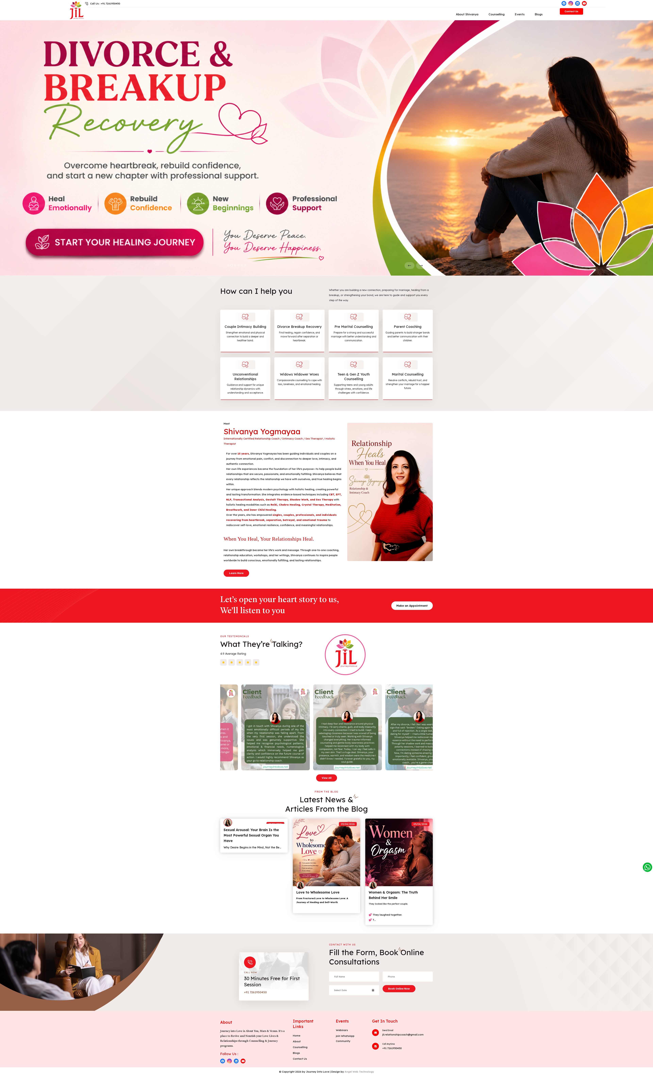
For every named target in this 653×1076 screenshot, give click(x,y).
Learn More (236, 573)
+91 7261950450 (255, 992)
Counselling (497, 14)
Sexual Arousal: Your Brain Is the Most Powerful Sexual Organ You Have (251, 835)
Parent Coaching (407, 326)
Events (519, 14)
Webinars (342, 1030)
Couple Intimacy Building (245, 326)
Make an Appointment (412, 605)
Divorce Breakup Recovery (299, 326)
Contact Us (571, 11)
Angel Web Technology (359, 1071)
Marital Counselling (407, 374)
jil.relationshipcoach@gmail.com (403, 1034)
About (297, 1041)
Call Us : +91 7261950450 (105, 3)
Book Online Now (399, 988)
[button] (228, 265)
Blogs (538, 14)
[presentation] (409, 265)
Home (296, 1035)
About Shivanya (467, 14)
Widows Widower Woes (299, 374)
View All (326, 777)
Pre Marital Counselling (353, 326)
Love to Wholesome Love (317, 892)
